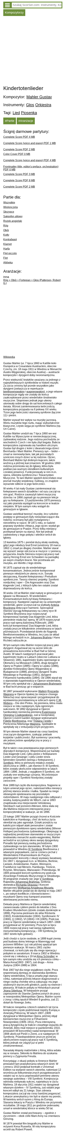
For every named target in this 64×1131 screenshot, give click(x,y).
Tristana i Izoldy (42, 721)
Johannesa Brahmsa (27, 881)
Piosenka (29, 112)
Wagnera (35, 724)
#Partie (9, 120)
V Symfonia (46, 878)
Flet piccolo (10, 253)
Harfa (6, 248)
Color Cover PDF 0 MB (16, 154)
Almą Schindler (45, 956)
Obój (6, 230)
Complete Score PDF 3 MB (19, 174)
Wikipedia (9, 357)
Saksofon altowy (12, 216)
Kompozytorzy (14, 12)
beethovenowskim (13, 391)
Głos (30, 105)
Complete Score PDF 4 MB (19, 137)
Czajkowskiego (23, 715)
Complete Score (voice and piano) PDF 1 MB (29, 143)
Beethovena (19, 721)
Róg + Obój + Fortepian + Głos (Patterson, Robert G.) (32, 282)
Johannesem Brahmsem (47, 683)
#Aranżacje (25, 120)
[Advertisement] (32, 51)
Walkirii (42, 691)
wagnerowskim (35, 391)
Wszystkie (9, 202)
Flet (5, 257)
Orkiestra (43, 105)
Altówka (8, 262)
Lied (16, 112)
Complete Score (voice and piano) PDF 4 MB (29, 160)
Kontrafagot (10, 239)
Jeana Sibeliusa (12, 990)
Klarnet (7, 244)
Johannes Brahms (41, 637)
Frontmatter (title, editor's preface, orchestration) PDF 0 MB (30, 168)
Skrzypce (8, 211)
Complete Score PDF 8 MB (19, 180)
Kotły (6, 234)
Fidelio (7, 721)
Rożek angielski (12, 221)
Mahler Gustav (39, 97)
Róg (5, 225)
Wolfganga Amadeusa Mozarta (35, 887)
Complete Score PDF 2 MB (19, 149)
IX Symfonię (35, 849)
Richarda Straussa (27, 884)
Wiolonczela (10, 207)
